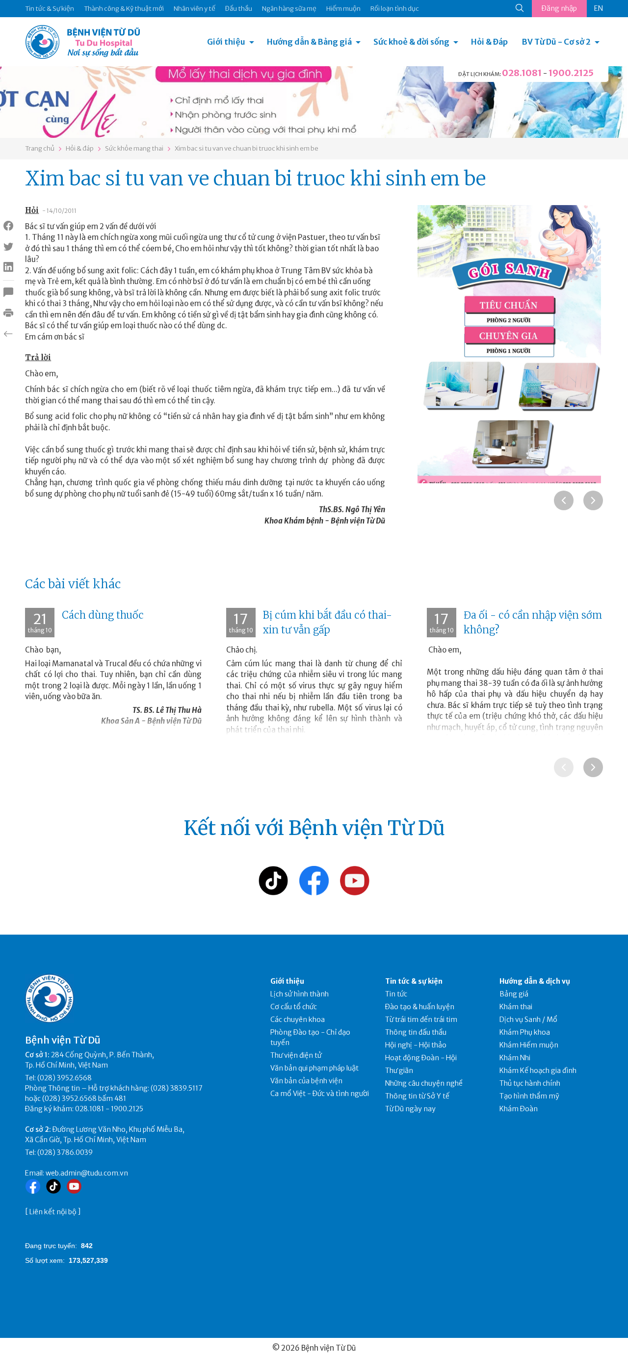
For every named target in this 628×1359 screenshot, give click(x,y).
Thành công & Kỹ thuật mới (124, 8)
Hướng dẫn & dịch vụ (534, 981)
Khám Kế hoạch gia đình (537, 1070)
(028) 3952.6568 (64, 1077)
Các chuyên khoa (297, 1019)
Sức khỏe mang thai (134, 148)
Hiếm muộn (343, 8)
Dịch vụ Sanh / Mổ (528, 1019)
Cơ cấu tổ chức (293, 1006)
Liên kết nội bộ (53, 1211)
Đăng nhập (559, 8)
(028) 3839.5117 (177, 1088)
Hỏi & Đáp (489, 42)
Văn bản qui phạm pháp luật (314, 1068)
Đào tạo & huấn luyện (419, 1006)
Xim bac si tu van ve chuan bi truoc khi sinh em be (246, 148)
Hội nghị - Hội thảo (415, 1045)
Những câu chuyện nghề (424, 1083)
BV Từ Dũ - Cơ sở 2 (556, 42)
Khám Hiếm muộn (528, 1045)
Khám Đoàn (518, 1108)
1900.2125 (571, 72)
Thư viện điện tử (296, 1055)
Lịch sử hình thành (299, 994)
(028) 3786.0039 (65, 1152)
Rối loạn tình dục (394, 8)
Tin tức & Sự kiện (49, 8)
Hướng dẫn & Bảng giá (309, 42)
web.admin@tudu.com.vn (87, 1173)
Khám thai (515, 1006)
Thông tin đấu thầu (415, 1032)
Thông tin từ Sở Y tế (417, 1096)
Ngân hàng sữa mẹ (289, 8)
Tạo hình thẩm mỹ (529, 1096)
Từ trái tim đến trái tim (421, 1019)
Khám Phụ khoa (524, 1032)
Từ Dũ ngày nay (410, 1108)
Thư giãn (399, 1070)
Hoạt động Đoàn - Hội (421, 1057)
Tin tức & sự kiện (414, 981)
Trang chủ (39, 148)
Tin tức (396, 994)
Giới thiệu (226, 42)
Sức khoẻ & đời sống (411, 42)
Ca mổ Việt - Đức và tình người (319, 1093)
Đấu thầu (238, 8)
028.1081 (522, 72)
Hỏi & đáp (80, 148)
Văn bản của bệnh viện (306, 1080)
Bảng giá (513, 994)
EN (598, 8)
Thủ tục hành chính (529, 1083)
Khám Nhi (514, 1057)
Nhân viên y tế (194, 8)
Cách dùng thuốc (103, 615)
